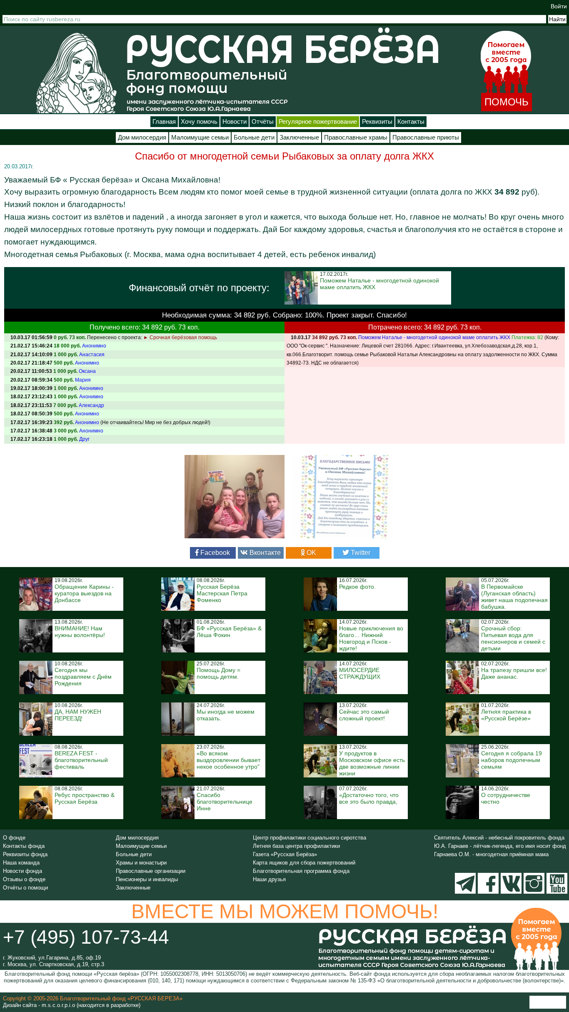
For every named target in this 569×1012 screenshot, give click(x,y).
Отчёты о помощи (25, 888)
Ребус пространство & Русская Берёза (85, 798)
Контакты (410, 121)
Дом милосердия (142, 137)
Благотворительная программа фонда (301, 871)
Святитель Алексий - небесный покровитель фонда (499, 838)
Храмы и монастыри (141, 863)
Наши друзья (269, 879)
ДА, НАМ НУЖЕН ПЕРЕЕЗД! (78, 715)
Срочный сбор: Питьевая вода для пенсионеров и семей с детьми (513, 638)
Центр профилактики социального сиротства (309, 838)
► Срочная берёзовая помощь (180, 337)
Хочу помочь (199, 121)
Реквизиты (377, 121)
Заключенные (299, 137)
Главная (164, 121)
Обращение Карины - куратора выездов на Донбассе (84, 593)
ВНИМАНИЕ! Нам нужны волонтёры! (80, 631)
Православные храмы (355, 137)
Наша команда (21, 863)
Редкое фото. (357, 586)
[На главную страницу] (76, 72)
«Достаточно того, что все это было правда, (369, 798)
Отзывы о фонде (24, 879)
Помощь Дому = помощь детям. (218, 673)
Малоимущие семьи (200, 137)
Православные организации (150, 871)
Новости (234, 121)
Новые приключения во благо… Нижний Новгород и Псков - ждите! (371, 638)
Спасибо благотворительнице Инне (224, 802)
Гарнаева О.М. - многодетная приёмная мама (491, 854)
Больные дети (254, 137)
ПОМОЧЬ (506, 101)
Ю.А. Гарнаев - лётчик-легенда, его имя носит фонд (500, 846)
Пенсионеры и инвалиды (147, 879)
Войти (559, 6)
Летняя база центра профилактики (296, 846)
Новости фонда (22, 871)
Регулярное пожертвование (318, 121)
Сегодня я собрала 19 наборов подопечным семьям (511, 760)
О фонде (14, 838)
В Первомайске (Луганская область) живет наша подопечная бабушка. (514, 596)
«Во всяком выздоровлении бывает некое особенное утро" (228, 760)
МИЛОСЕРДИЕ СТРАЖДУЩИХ (359, 673)
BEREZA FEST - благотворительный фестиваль (81, 760)
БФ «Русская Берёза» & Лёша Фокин (229, 631)
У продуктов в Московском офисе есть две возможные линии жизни (372, 763)
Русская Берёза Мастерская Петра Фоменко (222, 593)
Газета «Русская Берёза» (285, 854)
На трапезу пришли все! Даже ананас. (514, 673)
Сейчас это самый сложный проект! (364, 715)
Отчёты (263, 121)
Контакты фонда (24, 846)
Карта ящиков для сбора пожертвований (304, 863)
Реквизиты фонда (25, 854)
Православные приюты (425, 137)
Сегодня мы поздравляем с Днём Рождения (83, 677)
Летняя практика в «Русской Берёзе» (506, 715)
